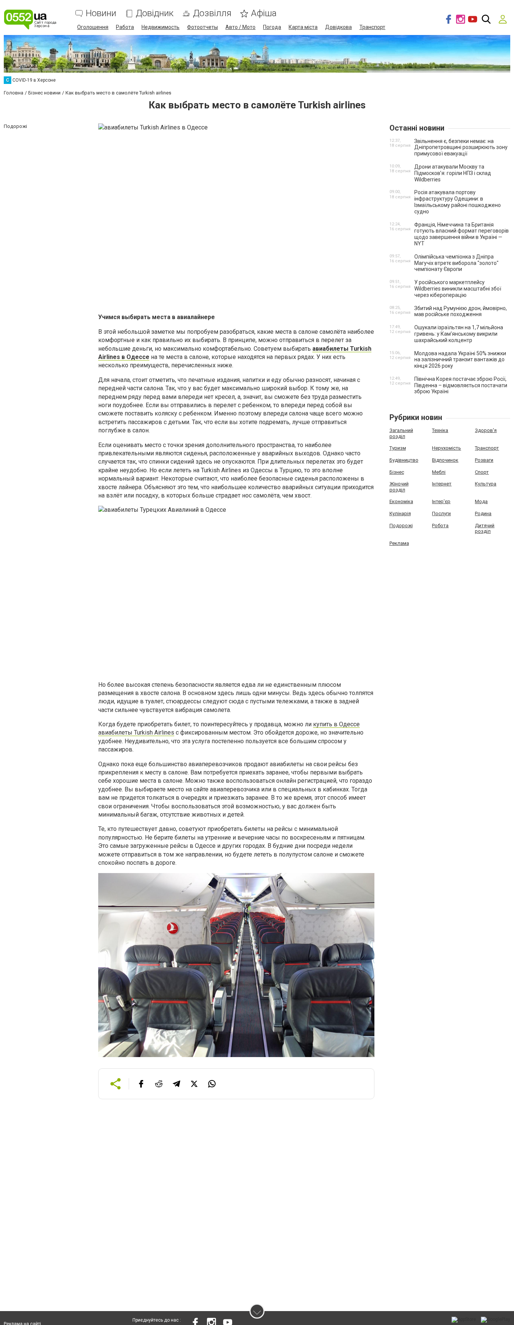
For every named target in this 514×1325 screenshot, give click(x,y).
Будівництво (403, 460)
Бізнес (396, 472)
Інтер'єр (441, 501)
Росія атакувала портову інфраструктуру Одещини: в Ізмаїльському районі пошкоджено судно (457, 201)
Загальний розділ (401, 433)
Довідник (154, 13)
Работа (125, 27)
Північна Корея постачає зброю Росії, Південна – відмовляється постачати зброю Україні (460, 385)
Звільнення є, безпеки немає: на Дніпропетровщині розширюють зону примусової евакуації (461, 147)
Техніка (440, 430)
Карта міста (303, 27)
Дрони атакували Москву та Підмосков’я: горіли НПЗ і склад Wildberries (452, 173)
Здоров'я (486, 430)
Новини (101, 13)
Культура (485, 484)
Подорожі (401, 525)
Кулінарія (400, 513)
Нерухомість (446, 448)
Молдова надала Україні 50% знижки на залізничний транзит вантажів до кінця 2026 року (460, 359)
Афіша (264, 13)
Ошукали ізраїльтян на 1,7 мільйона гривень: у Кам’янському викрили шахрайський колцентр (458, 333)
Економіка (401, 501)
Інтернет (442, 484)
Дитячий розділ (484, 528)
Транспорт (372, 27)
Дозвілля (212, 13)
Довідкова (338, 27)
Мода (481, 501)
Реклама (399, 543)
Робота (440, 525)
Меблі (439, 472)
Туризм (397, 448)
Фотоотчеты (202, 27)
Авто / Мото (240, 27)
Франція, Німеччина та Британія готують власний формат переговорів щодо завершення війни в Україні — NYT (461, 234)
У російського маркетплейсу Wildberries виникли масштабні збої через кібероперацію (457, 288)
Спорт (482, 472)
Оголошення (92, 27)
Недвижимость (160, 27)
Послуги (441, 513)
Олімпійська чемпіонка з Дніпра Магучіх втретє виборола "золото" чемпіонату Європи (456, 263)
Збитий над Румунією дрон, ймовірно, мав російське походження (460, 311)
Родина (483, 513)
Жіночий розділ (399, 487)
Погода (272, 27)
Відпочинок (445, 460)
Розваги (484, 460)
